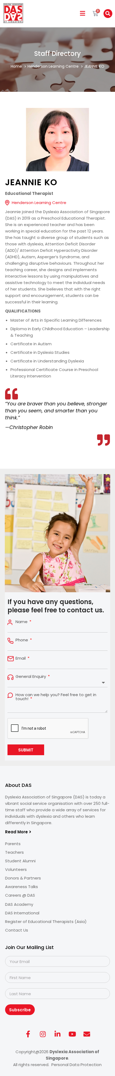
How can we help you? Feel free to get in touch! (56, 697)
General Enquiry (31, 676)
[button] (82, 14)
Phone (22, 640)
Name (22, 622)
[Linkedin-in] (57, 1034)
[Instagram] (43, 1034)
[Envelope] (87, 1034)
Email (21, 658)
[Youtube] (72, 1034)
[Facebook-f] (28, 1034)
